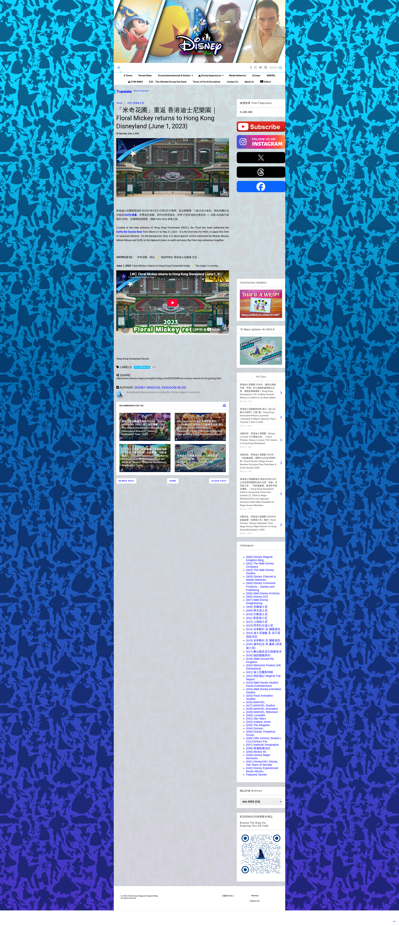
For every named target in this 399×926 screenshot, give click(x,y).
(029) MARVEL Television (262, 712)
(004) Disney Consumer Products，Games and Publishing (261, 587)
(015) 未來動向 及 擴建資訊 (263, 640)
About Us (249, 82)
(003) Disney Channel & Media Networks (261, 578)
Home (129, 75)
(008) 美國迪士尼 (256, 606)
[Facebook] (251, 67)
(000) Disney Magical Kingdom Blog (259, 558)
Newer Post (126, 481)
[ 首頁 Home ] (228, 896)
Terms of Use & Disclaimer (207, 82)
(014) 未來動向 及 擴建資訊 (263, 629)
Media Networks (237, 75)
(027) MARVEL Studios (260, 705)
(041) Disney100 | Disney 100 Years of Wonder (262, 763)
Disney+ (256, 75)
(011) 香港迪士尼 (135, 103)
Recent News (145, 75)
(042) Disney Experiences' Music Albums (262, 770)
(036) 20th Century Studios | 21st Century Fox (263, 740)
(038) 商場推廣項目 (258, 748)
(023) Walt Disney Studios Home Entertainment (262, 684)
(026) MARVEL (255, 702)
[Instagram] (255, 67)
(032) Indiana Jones (258, 721)
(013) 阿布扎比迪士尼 (259, 625)
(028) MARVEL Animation (262, 708)
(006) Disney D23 (257, 596)
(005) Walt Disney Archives (263, 593)
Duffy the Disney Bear (129, 231)
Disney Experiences (211, 75)
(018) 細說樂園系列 (258, 655)
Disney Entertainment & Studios (174, 75)
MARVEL (271, 75)
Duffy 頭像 (131, 214)
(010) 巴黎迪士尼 (256, 614)
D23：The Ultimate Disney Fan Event (167, 82)
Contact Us (232, 82)
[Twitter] (260, 67)
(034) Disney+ (255, 728)
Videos (267, 82)
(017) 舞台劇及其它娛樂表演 (263, 651)
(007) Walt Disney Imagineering (257, 601)
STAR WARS (136, 82)
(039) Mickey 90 (256, 751)
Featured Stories (256, 774)
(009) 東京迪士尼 (256, 610)
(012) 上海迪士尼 (256, 621)
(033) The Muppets (258, 725)
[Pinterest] (265, 67)
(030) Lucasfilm (255, 715)
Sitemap (254, 896)
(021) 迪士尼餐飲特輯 (259, 672)
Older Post (219, 481)
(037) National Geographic (262, 744)
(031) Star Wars (256, 718)
